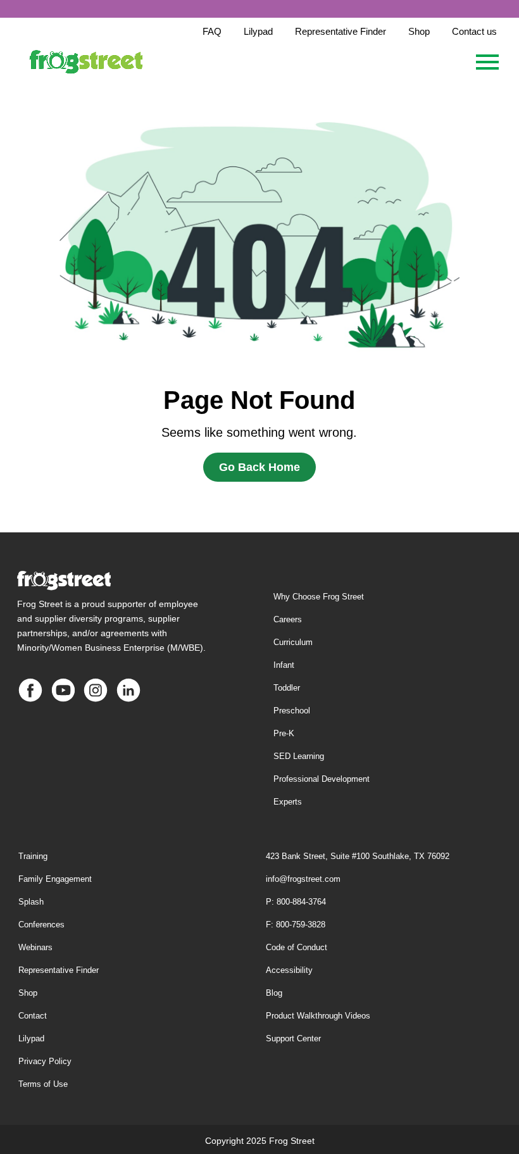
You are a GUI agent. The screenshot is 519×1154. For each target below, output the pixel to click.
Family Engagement (55, 879)
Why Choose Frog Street (318, 596)
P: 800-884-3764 (296, 901)
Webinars (35, 947)
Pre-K (283, 733)
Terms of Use (43, 1084)
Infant (283, 665)
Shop (27, 993)
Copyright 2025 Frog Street (260, 1141)
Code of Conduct (296, 947)
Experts (287, 801)
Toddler (286, 688)
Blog (274, 993)
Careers (287, 619)
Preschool (291, 710)
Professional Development (321, 779)
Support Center (293, 1038)
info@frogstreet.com (303, 879)
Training (32, 856)
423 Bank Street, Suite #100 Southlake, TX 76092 (357, 856)
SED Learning (298, 756)
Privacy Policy (45, 1061)
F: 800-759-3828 (295, 924)
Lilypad (31, 1038)
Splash (31, 901)
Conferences (41, 924)
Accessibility (289, 970)
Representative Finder (58, 970)
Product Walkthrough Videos (318, 1015)
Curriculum (293, 642)
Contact (32, 1015)
